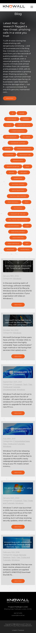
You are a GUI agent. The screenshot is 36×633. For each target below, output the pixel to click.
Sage (27, 166)
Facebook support (18, 143)
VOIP (27, 226)
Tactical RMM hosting (18, 196)
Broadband (11, 119)
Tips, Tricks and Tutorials (18, 220)
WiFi (27, 243)
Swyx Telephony (18, 190)
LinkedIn (14, 630)
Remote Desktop (13, 166)
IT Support (9, 154)
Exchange (26, 137)
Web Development (18, 231)
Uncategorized (13, 226)
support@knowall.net (18, 615)
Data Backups (11, 137)
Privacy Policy (15, 625)
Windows (10, 249)
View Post (9, 98)
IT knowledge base (24, 148)
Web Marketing (18, 237)
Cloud (8, 125)
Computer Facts (24, 125)
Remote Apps (18, 160)
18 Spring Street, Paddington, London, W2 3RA (18, 608)
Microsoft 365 (25, 154)
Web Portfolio (13, 243)
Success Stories (18, 184)
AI (12, 113)
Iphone (7, 148)
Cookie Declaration (26, 625)
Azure (22, 113)
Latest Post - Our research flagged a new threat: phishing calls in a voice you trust (16, 29)
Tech (26, 202)
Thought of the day (18, 214)
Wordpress (24, 249)
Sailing (11, 172)
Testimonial (18, 208)
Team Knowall (13, 202)
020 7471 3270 (18, 613)
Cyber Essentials (18, 131)
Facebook (21, 630)
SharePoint (18, 178)
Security (23, 172)
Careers (26, 119)
